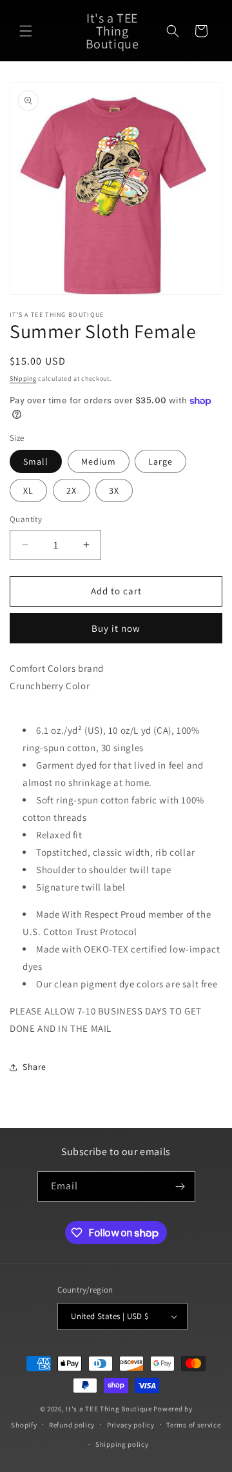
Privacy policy (131, 1424)
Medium (98, 461)
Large (160, 461)
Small (35, 461)
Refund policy (72, 1424)
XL (28, 490)
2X (71, 490)
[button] (26, 31)
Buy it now (116, 628)
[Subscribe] (180, 1186)
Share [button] (34, 1067)
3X (114, 490)
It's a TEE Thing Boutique (109, 1408)
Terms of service (193, 1424)
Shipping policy (122, 1444)
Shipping (23, 378)
